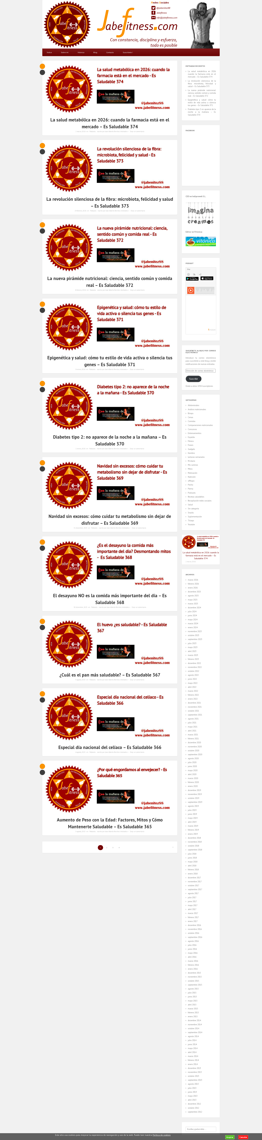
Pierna (190, 488)
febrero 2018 (193, 869)
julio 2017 (192, 897)
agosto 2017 (193, 893)
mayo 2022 (192, 683)
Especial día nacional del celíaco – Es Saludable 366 (109, 747)
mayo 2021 (192, 726)
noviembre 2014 (195, 1024)
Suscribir (193, 379)
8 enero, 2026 (80, 369)
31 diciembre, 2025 (80, 528)
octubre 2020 (193, 750)
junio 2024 (192, 615)
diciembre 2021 (194, 703)
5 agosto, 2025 (80, 680)
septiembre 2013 (195, 1080)
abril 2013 (192, 1100)
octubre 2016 (193, 933)
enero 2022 (193, 699)
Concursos (192, 429)
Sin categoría (193, 508)
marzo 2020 (193, 778)
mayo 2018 (192, 861)
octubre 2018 (193, 846)
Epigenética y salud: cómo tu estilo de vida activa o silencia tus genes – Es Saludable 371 (202, 103)
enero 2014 (193, 1064)
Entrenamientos (194, 433)
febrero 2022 (193, 695)
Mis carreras (193, 465)
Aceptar (229, 1137)
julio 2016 (192, 945)
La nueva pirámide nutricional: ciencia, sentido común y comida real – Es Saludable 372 (202, 93)
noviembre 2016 (195, 929)
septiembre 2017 (195, 889)
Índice (49, 52)
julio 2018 (192, 854)
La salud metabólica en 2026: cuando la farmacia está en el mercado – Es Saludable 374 (202, 74)
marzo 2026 (193, 580)
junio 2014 (192, 1044)
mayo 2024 (192, 619)
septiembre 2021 (195, 715)
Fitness (191, 441)
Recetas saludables (196, 496)
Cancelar (243, 1137)
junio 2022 (192, 679)
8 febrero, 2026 (80, 290)
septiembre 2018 (195, 849)
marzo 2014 (193, 1056)
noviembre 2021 (195, 707)
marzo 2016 (193, 961)
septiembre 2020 (195, 754)
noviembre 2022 (195, 667)
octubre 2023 (193, 635)
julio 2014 (192, 1040)
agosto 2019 (193, 806)
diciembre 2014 (194, 1020)
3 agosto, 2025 (80, 831)
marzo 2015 (193, 1008)
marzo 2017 (193, 913)
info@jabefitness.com (166, 17)
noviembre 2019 (195, 794)
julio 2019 (192, 810)
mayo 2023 (192, 647)
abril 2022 (192, 687)
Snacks (191, 512)
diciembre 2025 (194, 591)
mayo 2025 (192, 599)
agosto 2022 (193, 675)
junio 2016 (192, 949)
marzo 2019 (193, 826)
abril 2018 (192, 865)
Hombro (191, 453)
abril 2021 (192, 730)
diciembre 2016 (194, 925)
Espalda (191, 437)
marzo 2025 (193, 603)
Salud (190, 504)
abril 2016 (192, 957)
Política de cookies (162, 1135)
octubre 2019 (193, 798)
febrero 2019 (193, 830)
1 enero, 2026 (80, 449)
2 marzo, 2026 (81, 131)
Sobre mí (65, 52)
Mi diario (191, 461)
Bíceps (190, 413)
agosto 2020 (193, 758)
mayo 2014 (192, 1048)
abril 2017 (192, 909)
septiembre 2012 (195, 1112)
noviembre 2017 (195, 881)
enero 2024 (193, 627)
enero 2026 (193, 587)
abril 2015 (192, 1004)
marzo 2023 (193, 655)
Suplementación (195, 516)
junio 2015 (192, 996)
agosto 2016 (193, 941)
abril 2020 (192, 774)
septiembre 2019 (195, 802)
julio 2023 (192, 643)
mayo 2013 (192, 1096)
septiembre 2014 (195, 1032)
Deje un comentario (137, 131)
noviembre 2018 (195, 842)
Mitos (190, 469)
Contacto (110, 52)
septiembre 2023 (195, 639)
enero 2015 (193, 1016)
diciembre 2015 (194, 973)
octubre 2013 (193, 1076)
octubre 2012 (193, 1108)
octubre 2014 (193, 1028)
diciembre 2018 (194, 838)
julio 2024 (192, 611)
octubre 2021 (193, 711)
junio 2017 (192, 901)
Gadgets (191, 449)
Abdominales (193, 405)
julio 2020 (192, 762)
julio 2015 (192, 992)
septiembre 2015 (195, 985)
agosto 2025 (193, 595)
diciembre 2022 (194, 663)
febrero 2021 (193, 738)
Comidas (191, 421)
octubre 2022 (193, 671)
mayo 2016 (192, 953)
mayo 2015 (192, 1000)
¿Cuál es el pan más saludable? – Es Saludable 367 (109, 675)
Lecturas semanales (196, 457)
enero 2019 (193, 834)
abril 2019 (192, 822)
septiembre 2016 (195, 937)
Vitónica (81, 52)
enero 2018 (193, 873)
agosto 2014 (193, 1036)
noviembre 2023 (195, 631)
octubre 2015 (193, 981)
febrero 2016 (193, 965)
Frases (190, 445)
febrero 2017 (193, 917)
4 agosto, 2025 (80, 752)
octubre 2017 (193, 885)
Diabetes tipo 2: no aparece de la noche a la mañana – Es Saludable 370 (202, 112)
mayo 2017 (192, 905)
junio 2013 (192, 1092)
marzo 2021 (193, 734)
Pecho (190, 485)
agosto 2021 (193, 718)
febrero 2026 (193, 584)
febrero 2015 (193, 1012)
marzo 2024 (193, 623)
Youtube (191, 524)
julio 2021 (192, 722)
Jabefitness (162, 12)
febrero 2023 (193, 659)
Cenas (190, 417)
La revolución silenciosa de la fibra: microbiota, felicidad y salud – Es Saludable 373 (202, 84)
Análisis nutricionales (197, 409)
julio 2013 (192, 1088)
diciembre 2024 (194, 607)
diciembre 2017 (194, 877)
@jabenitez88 (163, 7)
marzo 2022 (193, 691)
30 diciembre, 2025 (80, 607)
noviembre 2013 (195, 1072)
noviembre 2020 (195, 746)
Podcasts (92, 131)
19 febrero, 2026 (80, 211)
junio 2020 (192, 766)
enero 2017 (193, 921)
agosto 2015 (193, 988)
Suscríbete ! (128, 52)
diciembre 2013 (194, 1068)
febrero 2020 (193, 782)
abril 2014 (192, 1052)
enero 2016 (193, 969)
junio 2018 (192, 857)
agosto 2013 (193, 1084)
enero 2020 (193, 786)
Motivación (192, 473)
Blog (95, 52)
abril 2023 (192, 651)
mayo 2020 (192, 770)
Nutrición (192, 477)
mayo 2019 (192, 818)
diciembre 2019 (194, 790)
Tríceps (191, 520)
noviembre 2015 (195, 976)
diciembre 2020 (194, 742)
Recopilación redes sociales (200, 500)
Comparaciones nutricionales (200, 425)
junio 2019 (192, 814)
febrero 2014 (193, 1060)
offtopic (191, 481)
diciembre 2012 (194, 1104)
